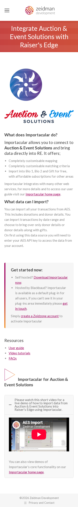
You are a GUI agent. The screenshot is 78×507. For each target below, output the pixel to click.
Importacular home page (43, 194)
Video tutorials (19, 353)
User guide (16, 348)
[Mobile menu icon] (7, 10)
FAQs (13, 358)
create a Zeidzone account (40, 316)
